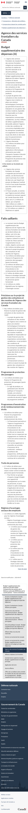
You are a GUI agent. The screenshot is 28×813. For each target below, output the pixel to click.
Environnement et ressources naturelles (13, 747)
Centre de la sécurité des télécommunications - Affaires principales (14, 619)
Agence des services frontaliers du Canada (15, 650)
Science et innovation (7, 773)
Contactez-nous (5, 689)
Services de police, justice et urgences (12, 758)
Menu (7, 13)
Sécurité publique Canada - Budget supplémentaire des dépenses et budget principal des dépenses (15, 626)
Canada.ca (4, 18)
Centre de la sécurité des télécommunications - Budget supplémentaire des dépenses (14, 612)
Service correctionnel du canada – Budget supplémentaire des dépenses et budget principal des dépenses (15, 643)
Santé (3, 740)
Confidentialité (5, 809)
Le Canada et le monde (8, 766)
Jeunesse (3, 784)
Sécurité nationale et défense (9, 751)
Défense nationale (14, 18)
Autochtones (5, 777)
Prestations (4, 736)
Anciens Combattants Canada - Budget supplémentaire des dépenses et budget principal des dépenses (15, 599)
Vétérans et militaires (7, 780)
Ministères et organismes (8, 712)
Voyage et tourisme (7, 729)
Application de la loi (10, 665)
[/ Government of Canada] (10, 2)
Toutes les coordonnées (8, 708)
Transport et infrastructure (9, 762)
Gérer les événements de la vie (10, 788)
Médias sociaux (5, 794)
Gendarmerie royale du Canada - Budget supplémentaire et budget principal (15, 659)
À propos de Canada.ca (8, 802)
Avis (2, 805)
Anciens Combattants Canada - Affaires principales (14, 606)
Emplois (3, 697)
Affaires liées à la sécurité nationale (12, 632)
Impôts (3, 744)
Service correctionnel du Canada (14, 637)
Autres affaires (9, 668)
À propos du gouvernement (9, 716)
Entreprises (4, 733)
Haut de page (22, 569)
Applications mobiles (7, 798)
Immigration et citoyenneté (9, 725)
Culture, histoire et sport (8, 755)
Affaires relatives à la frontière (14, 654)
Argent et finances (6, 769)
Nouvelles (4, 693)
